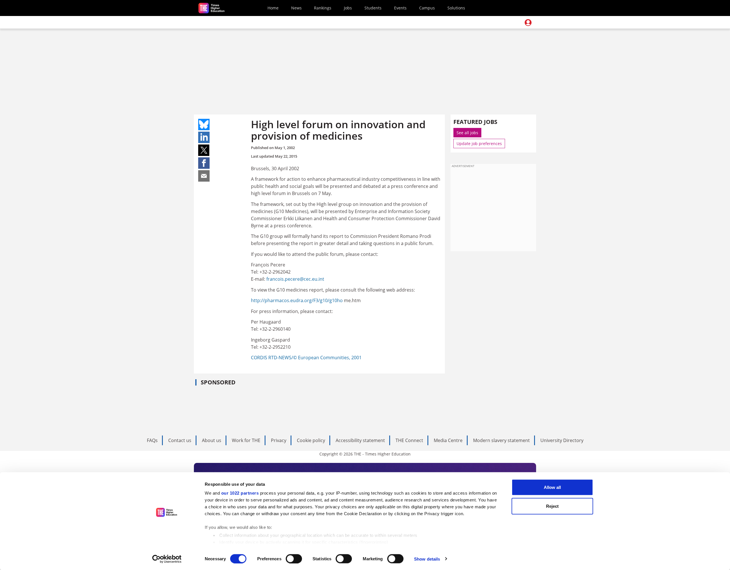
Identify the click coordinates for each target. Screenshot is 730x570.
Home (273, 8)
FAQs (152, 440)
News (296, 8)
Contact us (179, 440)
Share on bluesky (204, 124)
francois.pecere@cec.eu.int (295, 279)
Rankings (322, 8)
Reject (552, 505)
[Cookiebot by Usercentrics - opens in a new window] (167, 559)
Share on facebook (204, 163)
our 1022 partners (240, 493)
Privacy (278, 440)
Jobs (348, 8)
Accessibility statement (360, 440)
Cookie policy (311, 440)
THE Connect (409, 440)
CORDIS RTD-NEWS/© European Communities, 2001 (306, 357)
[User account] (528, 22)
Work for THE (246, 440)
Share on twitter (204, 150)
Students (373, 8)
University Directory (561, 440)
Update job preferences (479, 143)
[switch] (294, 558)
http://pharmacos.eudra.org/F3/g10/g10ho (297, 300)
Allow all (552, 487)
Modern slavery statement (501, 440)
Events (400, 8)
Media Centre (448, 440)
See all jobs (467, 132)
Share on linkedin (204, 137)
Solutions (456, 8)
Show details (427, 558)
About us (211, 440)
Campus (427, 8)
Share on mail (204, 176)
